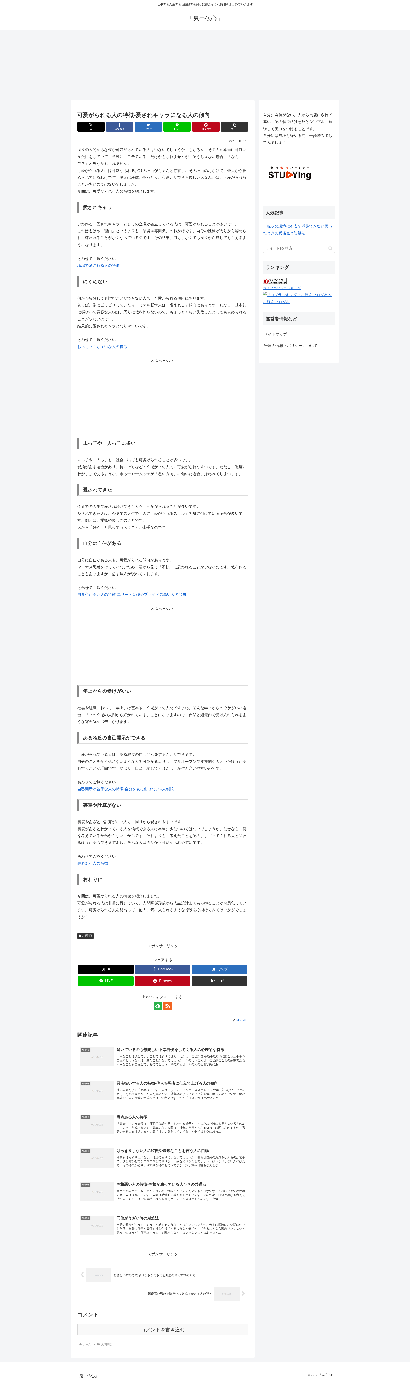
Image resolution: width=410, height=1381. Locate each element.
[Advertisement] (205, 65)
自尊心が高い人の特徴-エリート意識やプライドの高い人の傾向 (131, 594)
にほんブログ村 (276, 302)
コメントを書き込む (163, 1329)
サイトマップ (275, 334)
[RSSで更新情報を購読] (167, 1006)
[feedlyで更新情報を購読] (158, 1006)
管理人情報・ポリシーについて (291, 346)
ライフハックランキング (282, 288)
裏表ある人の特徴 (92, 863)
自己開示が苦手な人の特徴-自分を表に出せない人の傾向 (126, 789)
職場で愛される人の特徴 (98, 265)
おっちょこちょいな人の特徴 (102, 347)
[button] (234, 127)
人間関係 (87, 935)
